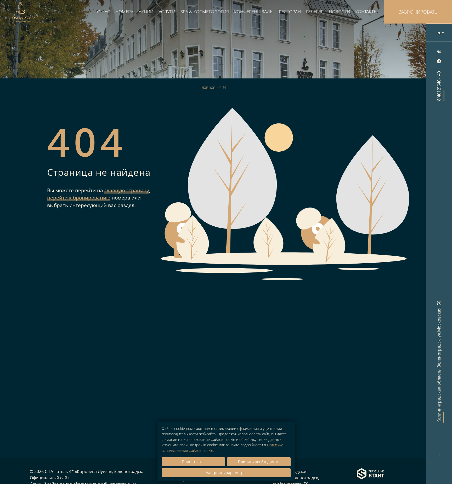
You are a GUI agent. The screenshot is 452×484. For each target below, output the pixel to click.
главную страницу (126, 190)
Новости (339, 12)
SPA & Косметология (204, 12)
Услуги (167, 12)
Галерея (315, 12)
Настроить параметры (226, 472)
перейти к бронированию (78, 197)
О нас (103, 12)
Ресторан (290, 12)
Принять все (193, 461)
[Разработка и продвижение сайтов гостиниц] (370, 474)
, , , (439, 362)
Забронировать (418, 12)
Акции (146, 12)
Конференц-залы (254, 12)
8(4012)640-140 (439, 86)
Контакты (366, 12)
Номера (124, 12)
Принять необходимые (258, 461)
